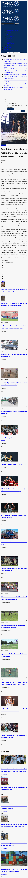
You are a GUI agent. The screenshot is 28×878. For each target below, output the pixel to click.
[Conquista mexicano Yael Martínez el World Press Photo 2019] (3, 286)
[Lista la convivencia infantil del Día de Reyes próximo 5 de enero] (9, 592)
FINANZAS (9, 45)
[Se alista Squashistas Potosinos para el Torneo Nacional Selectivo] (9, 377)
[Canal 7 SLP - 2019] (10, 14)
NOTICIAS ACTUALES (9, 47)
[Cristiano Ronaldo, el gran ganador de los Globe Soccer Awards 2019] (9, 705)
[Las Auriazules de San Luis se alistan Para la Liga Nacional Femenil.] (9, 620)
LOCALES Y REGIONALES (12, 31)
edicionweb (4, 774)
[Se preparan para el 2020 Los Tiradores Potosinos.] (9, 406)
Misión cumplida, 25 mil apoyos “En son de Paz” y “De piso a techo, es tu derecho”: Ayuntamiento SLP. (15, 70)
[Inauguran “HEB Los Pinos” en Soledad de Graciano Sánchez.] (4, 784)
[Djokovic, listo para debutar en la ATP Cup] (9, 461)
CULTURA (9, 42)
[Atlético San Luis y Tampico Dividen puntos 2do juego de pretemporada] (9, 321)
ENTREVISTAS (10, 29)
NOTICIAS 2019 (7, 27)
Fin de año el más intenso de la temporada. (15, 74)
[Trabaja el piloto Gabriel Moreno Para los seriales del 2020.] (9, 349)
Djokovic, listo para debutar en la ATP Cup (14, 464)
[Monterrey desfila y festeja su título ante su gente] (9, 538)
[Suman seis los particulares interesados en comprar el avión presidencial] (3, 300)
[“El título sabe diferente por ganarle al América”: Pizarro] (9, 512)
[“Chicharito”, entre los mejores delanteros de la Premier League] (9, 485)
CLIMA (8, 40)
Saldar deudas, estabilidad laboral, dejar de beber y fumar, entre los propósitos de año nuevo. (15, 65)
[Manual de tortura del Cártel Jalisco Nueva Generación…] (4, 802)
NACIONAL (9, 34)
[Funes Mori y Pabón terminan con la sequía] (9, 434)
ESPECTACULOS (10, 44)
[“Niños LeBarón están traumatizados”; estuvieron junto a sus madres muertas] (13, 764)
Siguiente (3, 295)
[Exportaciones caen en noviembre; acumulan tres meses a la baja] (14, 866)
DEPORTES (9, 38)
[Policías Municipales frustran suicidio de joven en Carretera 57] (4, 840)
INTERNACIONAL (10, 36)
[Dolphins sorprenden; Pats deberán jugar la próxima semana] (9, 732)
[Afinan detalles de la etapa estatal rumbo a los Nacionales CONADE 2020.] (9, 677)
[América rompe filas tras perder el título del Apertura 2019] (9, 565)
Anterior (3, 281)
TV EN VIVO (6, 49)
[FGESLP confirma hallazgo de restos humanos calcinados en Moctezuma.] (4, 821)
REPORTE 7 (9, 32)
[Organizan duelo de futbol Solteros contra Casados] (9, 649)
